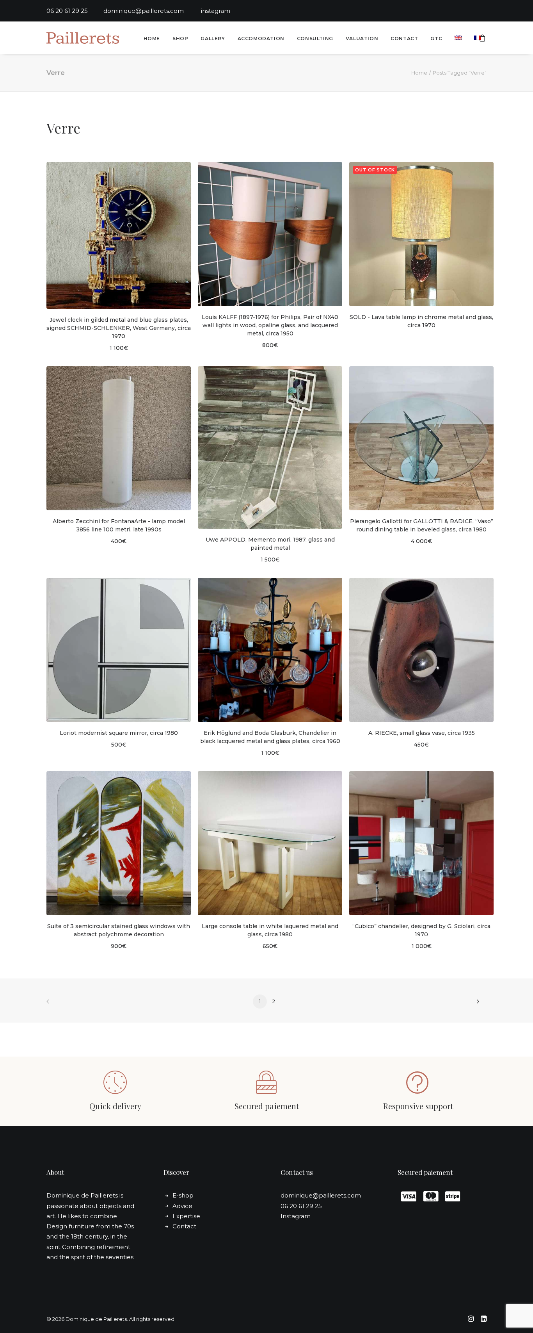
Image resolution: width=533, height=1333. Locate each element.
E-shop (183, 1195)
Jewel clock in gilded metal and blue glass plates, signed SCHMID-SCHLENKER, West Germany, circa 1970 (118, 328)
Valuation (362, 38)
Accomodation (261, 38)
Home (152, 38)
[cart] (483, 37)
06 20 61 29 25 (74, 10)
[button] (118, 235)
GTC (436, 38)
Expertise (186, 1216)
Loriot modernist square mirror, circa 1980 (119, 732)
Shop (180, 38)
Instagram (296, 1216)
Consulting (315, 38)
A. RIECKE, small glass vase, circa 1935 (421, 732)
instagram (215, 10)
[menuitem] (151, 38)
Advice (182, 1206)
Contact (404, 38)
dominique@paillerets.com (152, 10)
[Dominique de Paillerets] (82, 38)
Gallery (213, 38)
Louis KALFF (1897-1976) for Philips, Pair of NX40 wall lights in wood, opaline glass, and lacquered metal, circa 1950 (270, 325)
